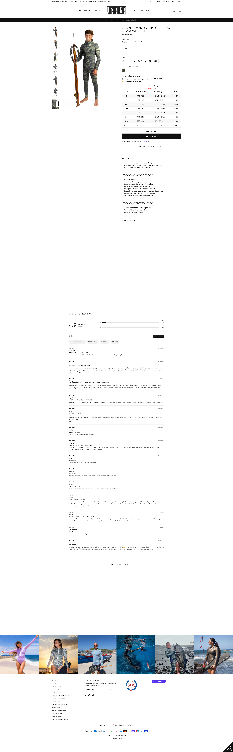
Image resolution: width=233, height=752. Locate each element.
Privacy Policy (56, 708)
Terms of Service (57, 717)
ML (134, 61)
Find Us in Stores (57, 693)
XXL (155, 61)
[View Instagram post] (135, 654)
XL (150, 61)
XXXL (162, 61)
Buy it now (151, 136)
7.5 (124, 52)
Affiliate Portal (56, 1)
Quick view (67, 614)
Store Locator (92, 1)
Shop (98, 11)
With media (115, 341)
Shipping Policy (57, 714)
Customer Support (81, 1)
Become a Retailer (68, 1)
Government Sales (104, 1)
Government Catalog (58, 699)
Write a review (159, 336)
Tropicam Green (124, 70)
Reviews (72, 336)
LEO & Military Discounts (59, 705)
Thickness (126, 48)
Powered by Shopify (116, 738)
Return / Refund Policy (59, 711)
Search (54, 681)
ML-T (140, 61)
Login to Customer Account (60, 719)
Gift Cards (145, 11)
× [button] (231, 750)
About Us (55, 684)
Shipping (124, 42)
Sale (133, 11)
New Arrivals (86, 11)
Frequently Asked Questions (61, 696)
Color (130, 67)
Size (123, 57)
